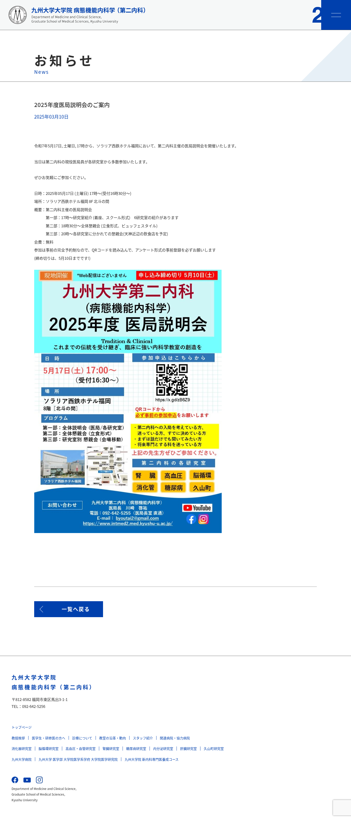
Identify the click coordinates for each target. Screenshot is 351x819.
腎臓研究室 (111, 748)
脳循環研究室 (49, 748)
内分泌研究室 (163, 748)
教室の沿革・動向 (112, 737)
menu (336, 15)
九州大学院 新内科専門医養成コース (152, 759)
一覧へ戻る (76, 609)
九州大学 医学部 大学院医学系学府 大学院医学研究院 (78, 759)
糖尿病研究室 (136, 748)
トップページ (22, 727)
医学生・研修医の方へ (48, 737)
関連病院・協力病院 (175, 737)
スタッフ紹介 (143, 737)
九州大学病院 (22, 759)
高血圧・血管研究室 (81, 748)
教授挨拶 (18, 737)
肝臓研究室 (188, 748)
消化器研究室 (22, 748)
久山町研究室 (214, 748)
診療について (82, 737)
